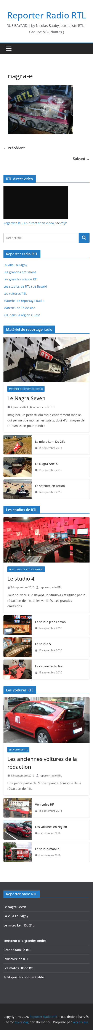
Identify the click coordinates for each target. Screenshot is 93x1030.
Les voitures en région (51, 827)
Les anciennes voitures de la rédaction (42, 762)
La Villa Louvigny (15, 265)
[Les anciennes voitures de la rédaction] (46, 720)
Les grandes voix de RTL (20, 279)
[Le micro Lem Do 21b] (17, 444)
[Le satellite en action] (17, 489)
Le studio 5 (43, 644)
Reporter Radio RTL (46, 15)
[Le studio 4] (46, 540)
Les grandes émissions (19, 272)
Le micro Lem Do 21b (50, 441)
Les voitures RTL (15, 293)
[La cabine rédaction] (17, 669)
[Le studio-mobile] (17, 852)
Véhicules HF (44, 804)
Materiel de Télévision (19, 308)
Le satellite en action (50, 486)
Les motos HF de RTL (18, 968)
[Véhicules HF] (17, 808)
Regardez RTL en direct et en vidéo (28, 223)
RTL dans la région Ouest (21, 315)
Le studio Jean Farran (50, 622)
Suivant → (81, 158)
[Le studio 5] (17, 647)
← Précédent (14, 148)
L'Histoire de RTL (16, 959)
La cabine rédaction (49, 666)
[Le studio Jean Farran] (17, 625)
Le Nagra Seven (26, 398)
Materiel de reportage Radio (23, 301)
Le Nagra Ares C (46, 464)
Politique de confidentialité (23, 977)
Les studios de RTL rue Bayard (25, 286)
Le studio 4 (20, 578)
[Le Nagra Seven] (46, 359)
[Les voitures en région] (17, 830)
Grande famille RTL (17, 950)
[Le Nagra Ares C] (17, 467)
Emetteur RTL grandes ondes (24, 941)
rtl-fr (63, 223)
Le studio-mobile (47, 849)
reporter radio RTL (44, 407)
